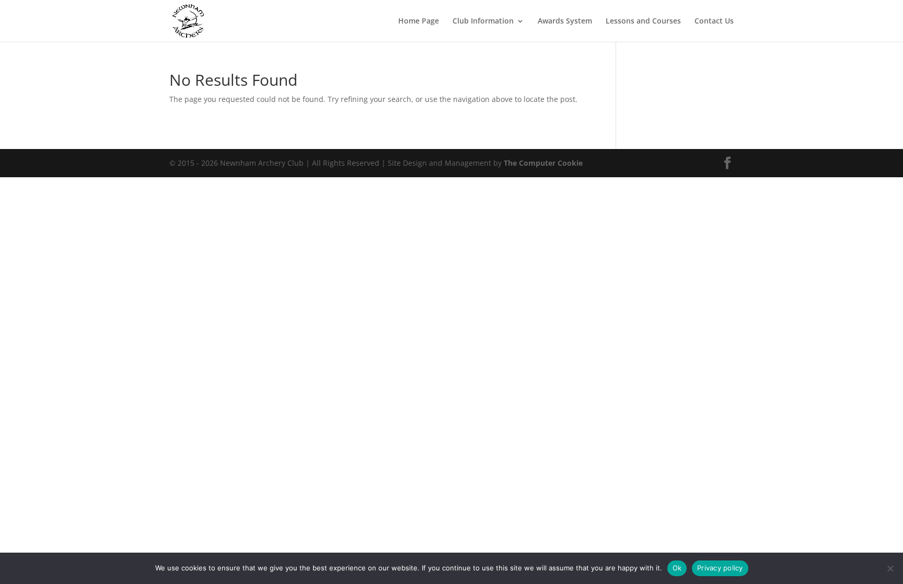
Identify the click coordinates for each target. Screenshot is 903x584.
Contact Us (714, 21)
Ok (677, 568)
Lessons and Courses (643, 21)
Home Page (418, 21)
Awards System (565, 21)
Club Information (483, 21)
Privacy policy (720, 568)
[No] (890, 568)
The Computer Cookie (543, 163)
